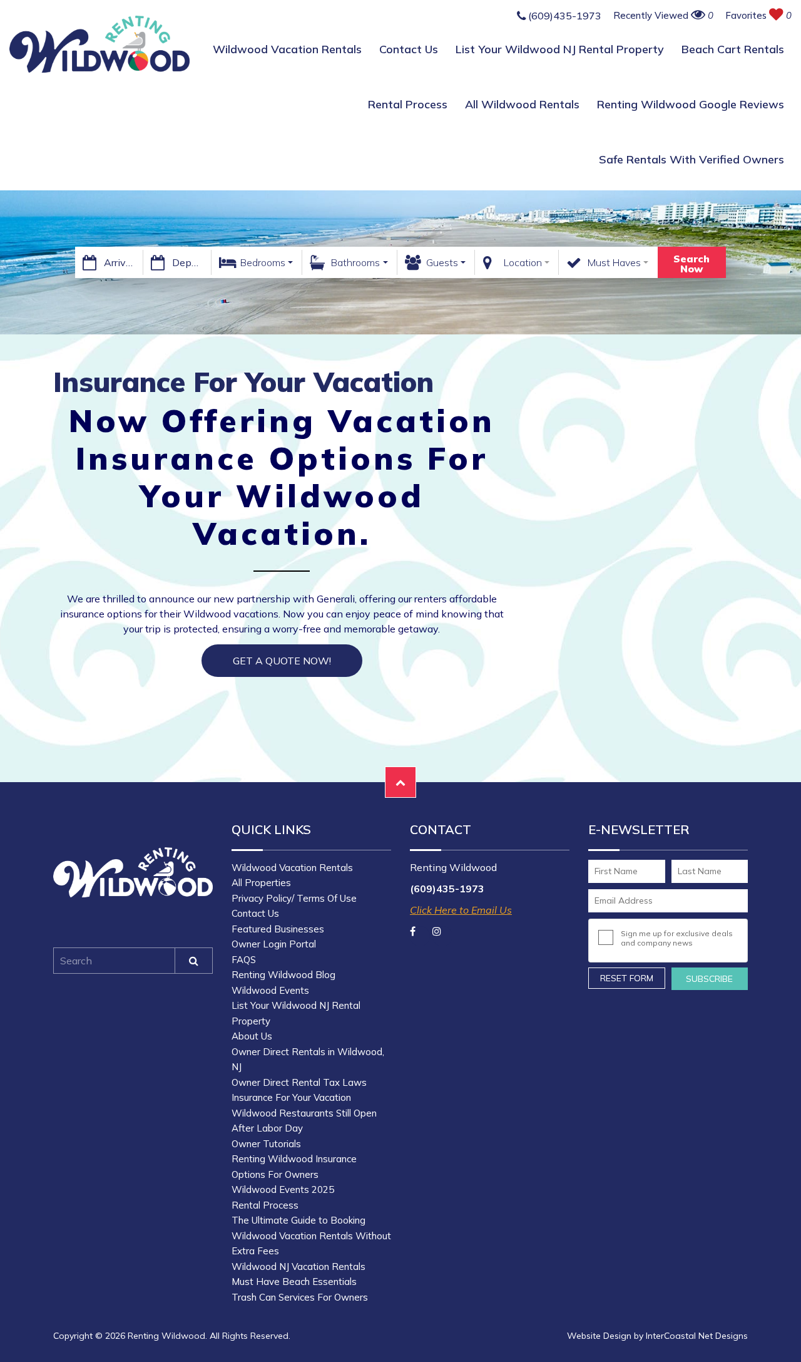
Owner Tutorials (266, 1144)
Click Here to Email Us (461, 910)
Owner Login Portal (274, 944)
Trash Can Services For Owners (300, 1297)
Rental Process (407, 104)
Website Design (599, 1335)
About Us (252, 1036)
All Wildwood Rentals (522, 104)
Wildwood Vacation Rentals (287, 49)
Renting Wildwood (99, 44)
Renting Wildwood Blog (283, 975)
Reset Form (626, 978)
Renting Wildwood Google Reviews (690, 104)
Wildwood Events (270, 990)
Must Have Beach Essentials (294, 1281)
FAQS (244, 960)
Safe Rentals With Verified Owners (691, 159)
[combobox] (257, 262)
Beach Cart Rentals (732, 49)
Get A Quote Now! (282, 660)
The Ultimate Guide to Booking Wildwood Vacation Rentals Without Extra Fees (311, 1235)
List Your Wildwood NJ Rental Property (560, 49)
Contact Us (408, 49)
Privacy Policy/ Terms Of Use (294, 898)
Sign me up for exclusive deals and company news (677, 938)
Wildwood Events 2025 (283, 1189)
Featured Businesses (278, 929)
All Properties (261, 883)
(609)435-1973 (563, 16)
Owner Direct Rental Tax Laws (299, 1082)
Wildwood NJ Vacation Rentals (298, 1266)
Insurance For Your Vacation (291, 1097)
